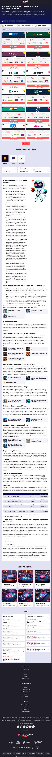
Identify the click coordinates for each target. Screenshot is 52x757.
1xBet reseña (13, 48)
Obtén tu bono (13, 46)
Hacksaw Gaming (26, 691)
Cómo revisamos (26, 711)
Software (26, 674)
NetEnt (25, 694)
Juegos (25, 672)
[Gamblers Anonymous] (18, 742)
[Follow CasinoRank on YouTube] (27, 726)
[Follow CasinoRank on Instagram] (21, 726)
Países (25, 676)
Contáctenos (26, 707)
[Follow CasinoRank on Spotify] (30, 726)
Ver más (25, 143)
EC (25, 730)
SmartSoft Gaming (25, 689)
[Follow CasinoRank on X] (24, 726)
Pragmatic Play (25, 696)
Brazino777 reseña (13, 67)
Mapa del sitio (25, 678)
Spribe (25, 687)
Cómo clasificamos (25, 709)
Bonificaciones (25, 669)
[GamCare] (27, 742)
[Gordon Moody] (38, 742)
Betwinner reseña (38, 48)
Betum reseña (13, 86)
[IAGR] (11, 742)
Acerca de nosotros (25, 704)
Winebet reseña (38, 67)
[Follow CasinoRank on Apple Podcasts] (33, 726)
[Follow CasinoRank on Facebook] (18, 726)
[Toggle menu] (2, 1)
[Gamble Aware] (23, 747)
